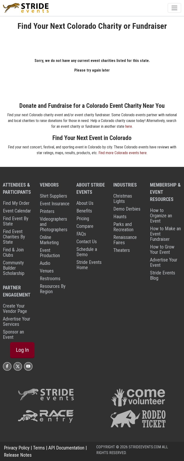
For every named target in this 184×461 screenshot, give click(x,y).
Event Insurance (54, 203)
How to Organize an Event (161, 215)
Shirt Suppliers (53, 196)
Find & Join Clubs (13, 252)
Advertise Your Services (16, 321)
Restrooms (50, 278)
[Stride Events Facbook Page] (7, 366)
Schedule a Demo (86, 251)
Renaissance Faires (125, 239)
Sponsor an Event (13, 334)
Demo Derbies (126, 209)
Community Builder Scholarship (13, 268)
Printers (47, 211)
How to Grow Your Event (162, 249)
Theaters (121, 250)
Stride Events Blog (162, 275)
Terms (39, 448)
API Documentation (66, 448)
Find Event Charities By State (14, 237)
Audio (45, 263)
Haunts (119, 216)
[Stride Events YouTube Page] (28, 366)
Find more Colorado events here (122, 153)
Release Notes (18, 455)
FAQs (81, 234)
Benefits (84, 211)
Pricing (82, 218)
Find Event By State (15, 221)
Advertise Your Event (163, 262)
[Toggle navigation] (174, 8)
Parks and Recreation (123, 226)
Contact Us (86, 241)
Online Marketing (49, 239)
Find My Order (16, 203)
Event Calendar (17, 211)
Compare (84, 226)
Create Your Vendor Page (15, 308)
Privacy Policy (16, 448)
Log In (22, 350)
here (128, 126)
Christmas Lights (122, 198)
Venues (47, 271)
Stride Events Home (89, 264)
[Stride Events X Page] (18, 366)
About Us (84, 203)
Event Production (50, 252)
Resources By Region (52, 288)
